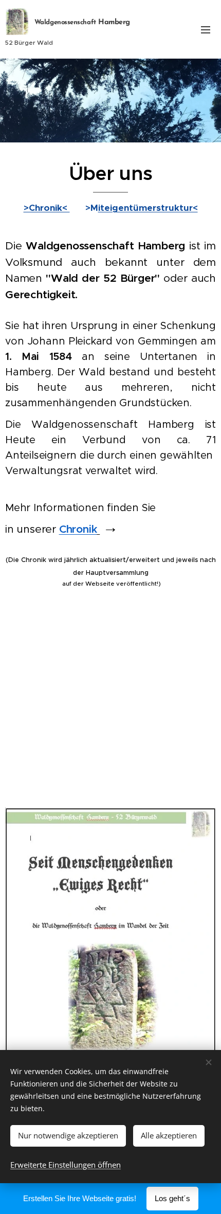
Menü (205, 29)
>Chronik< (47, 207)
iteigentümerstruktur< (148, 207)
